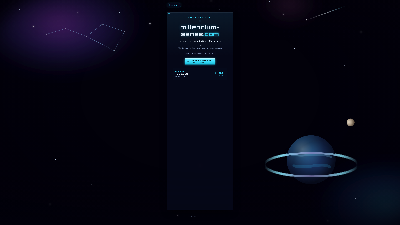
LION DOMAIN (204, 219)
